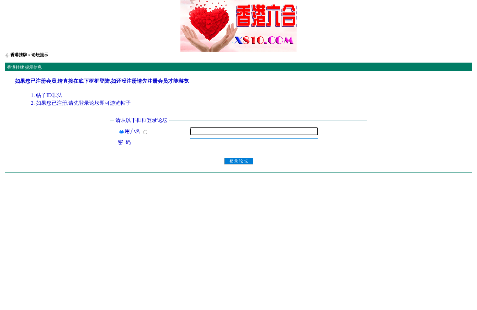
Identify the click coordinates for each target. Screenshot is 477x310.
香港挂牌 (18, 54)
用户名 (133, 131)
